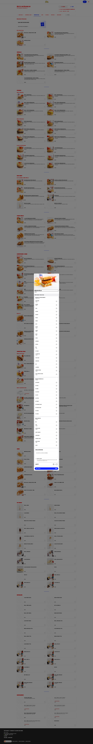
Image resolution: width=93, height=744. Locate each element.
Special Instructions (39, 449)
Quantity (37, 464)
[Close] (57, 275)
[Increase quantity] (57, 464)
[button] (46, 281)
